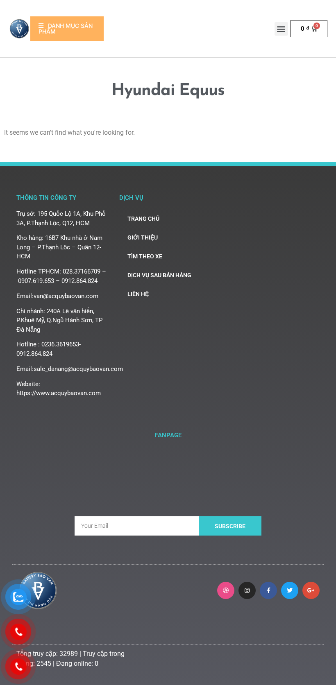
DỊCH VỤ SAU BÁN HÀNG (159, 275)
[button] (281, 29)
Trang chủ (143, 218)
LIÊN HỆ (138, 294)
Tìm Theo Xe (144, 256)
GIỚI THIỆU (142, 237)
